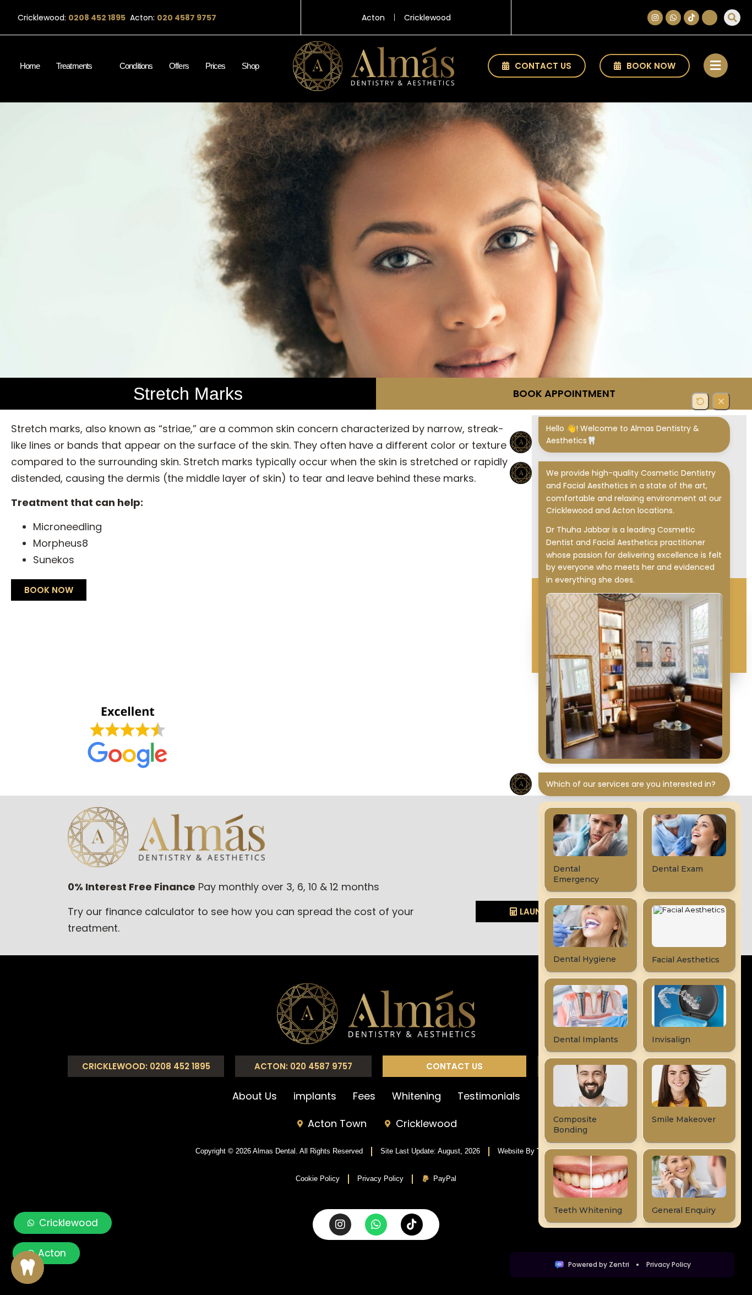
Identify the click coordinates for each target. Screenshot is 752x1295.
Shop (250, 65)
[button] (732, 17)
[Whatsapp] (673, 17)
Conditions (135, 65)
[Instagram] (655, 17)
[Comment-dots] (709, 17)
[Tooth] (27, 1267)
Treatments (74, 65)
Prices (215, 65)
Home (30, 65)
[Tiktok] (691, 17)
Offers (179, 65)
